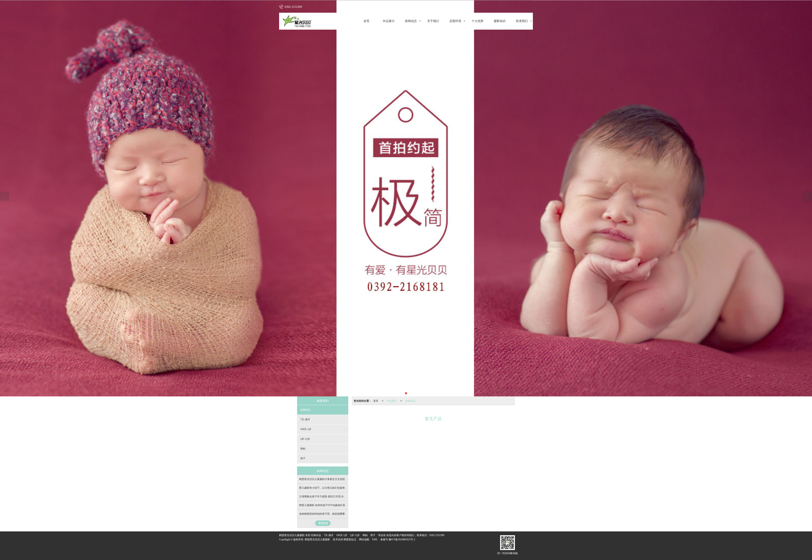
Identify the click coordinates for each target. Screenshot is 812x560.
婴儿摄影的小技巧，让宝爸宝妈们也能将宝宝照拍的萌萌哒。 (333, 487)
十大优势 (477, 21)
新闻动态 (411, 21)
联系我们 (522, 21)
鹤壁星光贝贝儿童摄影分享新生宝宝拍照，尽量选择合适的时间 (334, 479)
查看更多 (323, 523)
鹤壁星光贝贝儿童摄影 (317, 539)
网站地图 (364, 539)
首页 (366, 21)
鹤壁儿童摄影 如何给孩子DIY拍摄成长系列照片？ (327, 505)
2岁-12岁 (305, 438)
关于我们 (433, 21)
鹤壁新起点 (350, 539)
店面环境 (455, 21)
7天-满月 (305, 419)
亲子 (302, 458)
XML (375, 539)
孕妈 (302, 448)
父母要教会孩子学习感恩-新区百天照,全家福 (324, 496)
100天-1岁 (305, 429)
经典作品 (410, 400)
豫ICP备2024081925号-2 (402, 539)
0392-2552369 (436, 535)
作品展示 (389, 21)
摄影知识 (500, 21)
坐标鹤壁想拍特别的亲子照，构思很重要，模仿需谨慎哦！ (332, 513)
